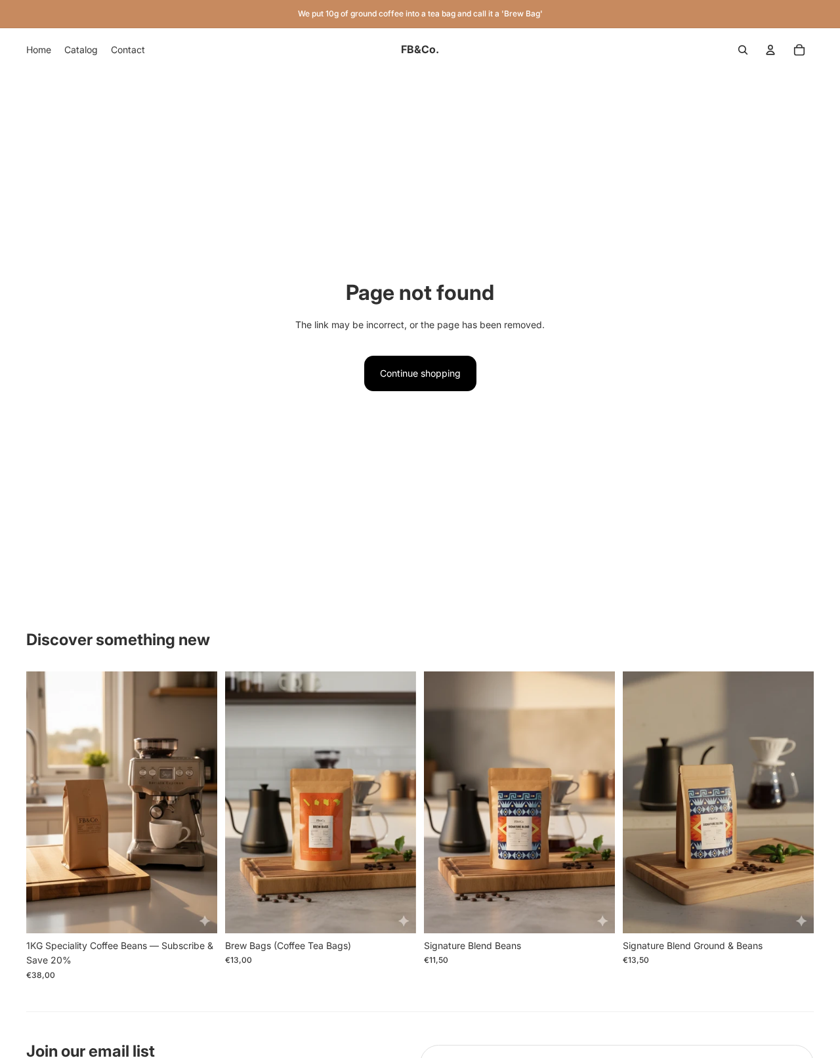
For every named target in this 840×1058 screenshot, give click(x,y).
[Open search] (742, 49)
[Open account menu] (770, 49)
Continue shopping (420, 373)
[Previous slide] (244, 802)
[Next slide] (396, 802)
